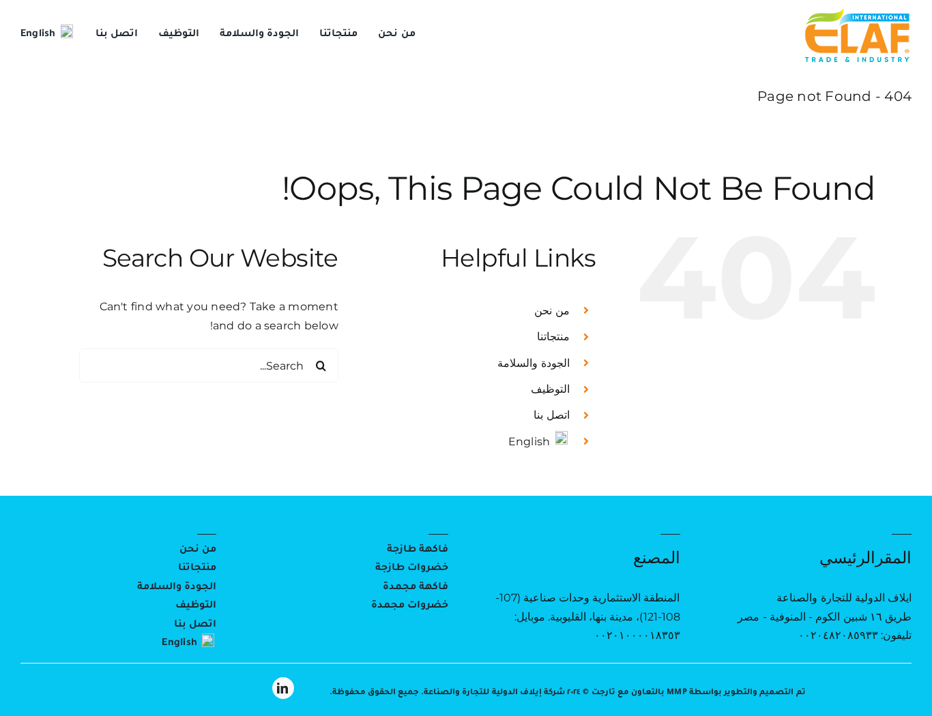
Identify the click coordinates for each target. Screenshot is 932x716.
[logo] (857, 11)
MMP (677, 693)
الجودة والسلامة (533, 363)
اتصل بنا (551, 414)
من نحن (551, 310)
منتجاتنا (553, 336)
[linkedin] (283, 688)
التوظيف (550, 389)
